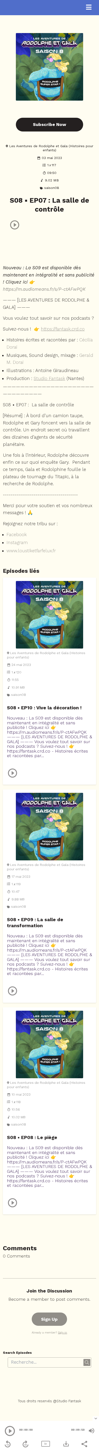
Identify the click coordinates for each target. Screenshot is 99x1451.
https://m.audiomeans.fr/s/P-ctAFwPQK (44, 289)
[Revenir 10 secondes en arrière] (7, 1444)
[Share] (84, 1443)
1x (45, 1443)
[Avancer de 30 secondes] (25, 1444)
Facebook (16, 534)
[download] (66, 1443)
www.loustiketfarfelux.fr (31, 550)
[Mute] (91, 1430)
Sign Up (49, 1319)
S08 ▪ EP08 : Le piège (32, 1137)
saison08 (51, 188)
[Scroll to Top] (89, 1407)
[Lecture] (10, 1431)
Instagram (17, 542)
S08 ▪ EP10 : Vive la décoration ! (44, 708)
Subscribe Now (49, 124)
